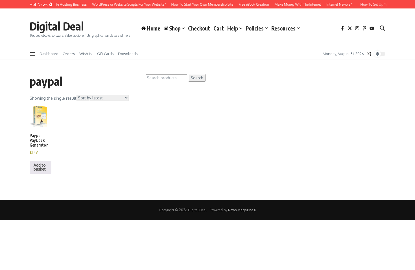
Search (197, 77)
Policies (255, 28)
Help (232, 28)
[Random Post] (369, 54)
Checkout (199, 28)
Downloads (128, 53)
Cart (218, 28)
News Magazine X (242, 210)
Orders (69, 53)
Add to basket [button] (40, 167)
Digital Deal (57, 26)
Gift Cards (105, 53)
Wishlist (86, 53)
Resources (283, 28)
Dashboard (49, 53)
